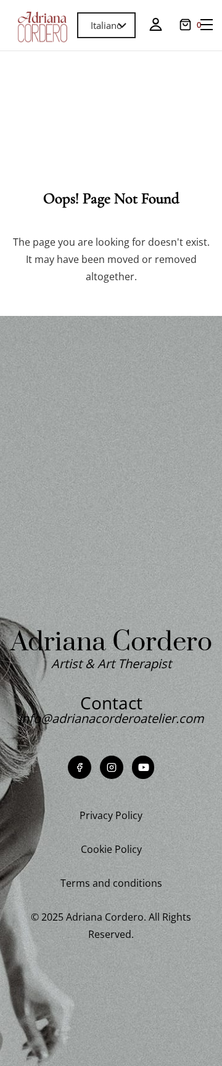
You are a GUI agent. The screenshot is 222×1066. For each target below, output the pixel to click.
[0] (185, 24)
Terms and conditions (111, 883)
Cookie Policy (111, 849)
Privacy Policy (111, 815)
